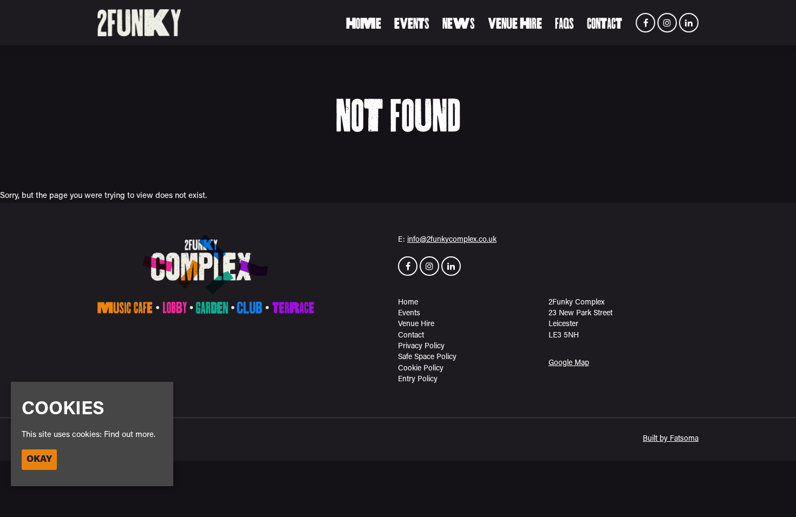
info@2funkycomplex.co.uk (452, 240)
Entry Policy (418, 379)
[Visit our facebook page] (645, 24)
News (458, 24)
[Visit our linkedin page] (689, 24)
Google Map (569, 363)
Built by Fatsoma (671, 439)
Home (363, 24)
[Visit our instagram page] (667, 24)
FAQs (564, 24)
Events (411, 24)
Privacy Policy (421, 346)
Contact (604, 24)
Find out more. (129, 435)
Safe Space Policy (427, 357)
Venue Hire (515, 24)
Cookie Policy (420, 368)
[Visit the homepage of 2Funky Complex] (139, 22)
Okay (39, 459)
